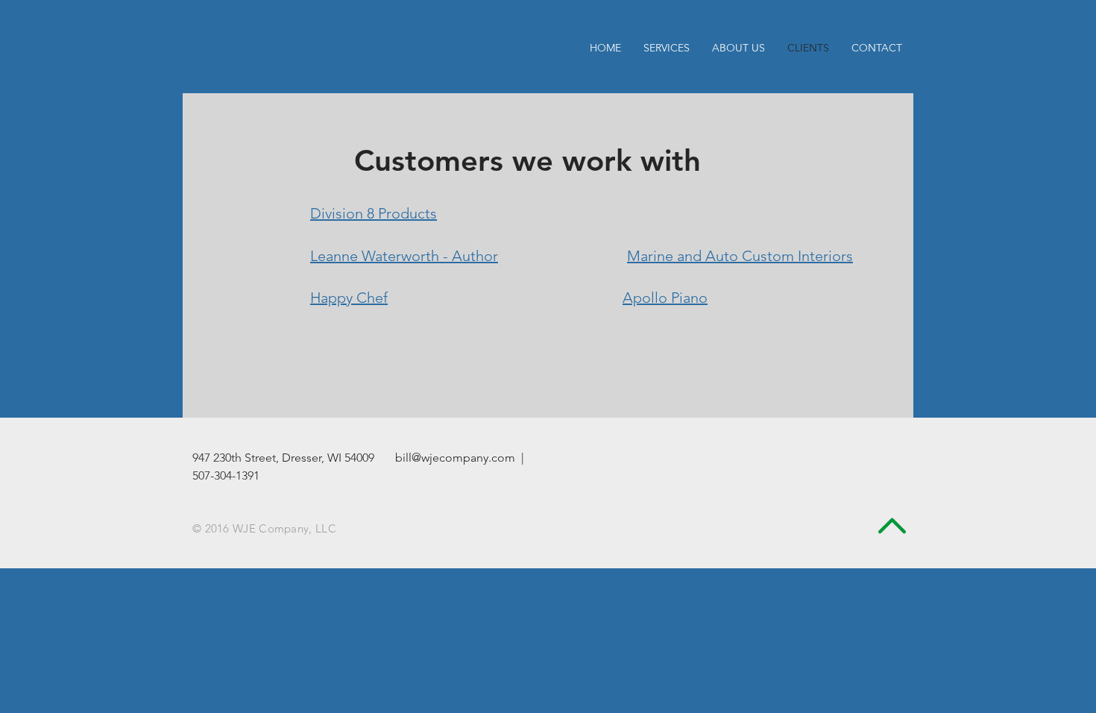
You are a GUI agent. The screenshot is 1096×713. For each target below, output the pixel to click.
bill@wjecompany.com (455, 457)
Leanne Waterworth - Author (404, 256)
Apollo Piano (665, 298)
